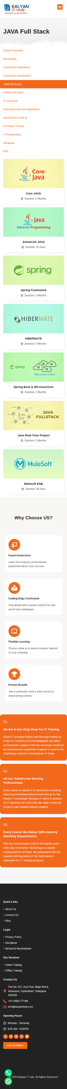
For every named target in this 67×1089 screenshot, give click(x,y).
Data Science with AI (15, 117)
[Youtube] (27, 1036)
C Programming (12, 134)
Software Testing (13, 126)
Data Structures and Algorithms (21, 109)
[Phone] (8, 1072)
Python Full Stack (13, 92)
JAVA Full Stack (12, 84)
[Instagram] (11, 1036)
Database (8, 143)
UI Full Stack (10, 101)
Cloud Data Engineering (16, 67)
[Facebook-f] (5, 1036)
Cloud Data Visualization (17, 75)
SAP (5, 151)
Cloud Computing (13, 50)
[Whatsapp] (21, 1036)
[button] (60, 7)
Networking (9, 58)
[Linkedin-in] (16, 1036)
